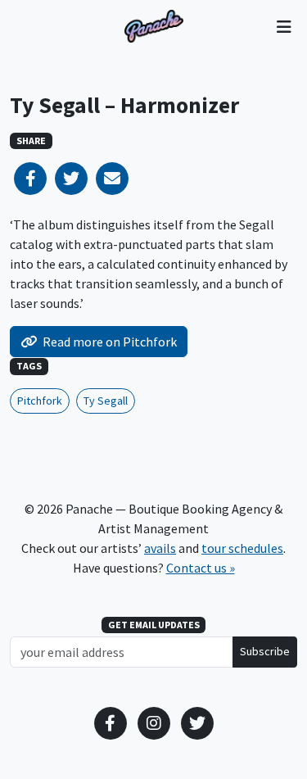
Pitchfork (39, 400)
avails (160, 548)
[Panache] (153, 26)
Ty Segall (106, 400)
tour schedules (242, 548)
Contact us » (200, 567)
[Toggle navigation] (283, 26)
